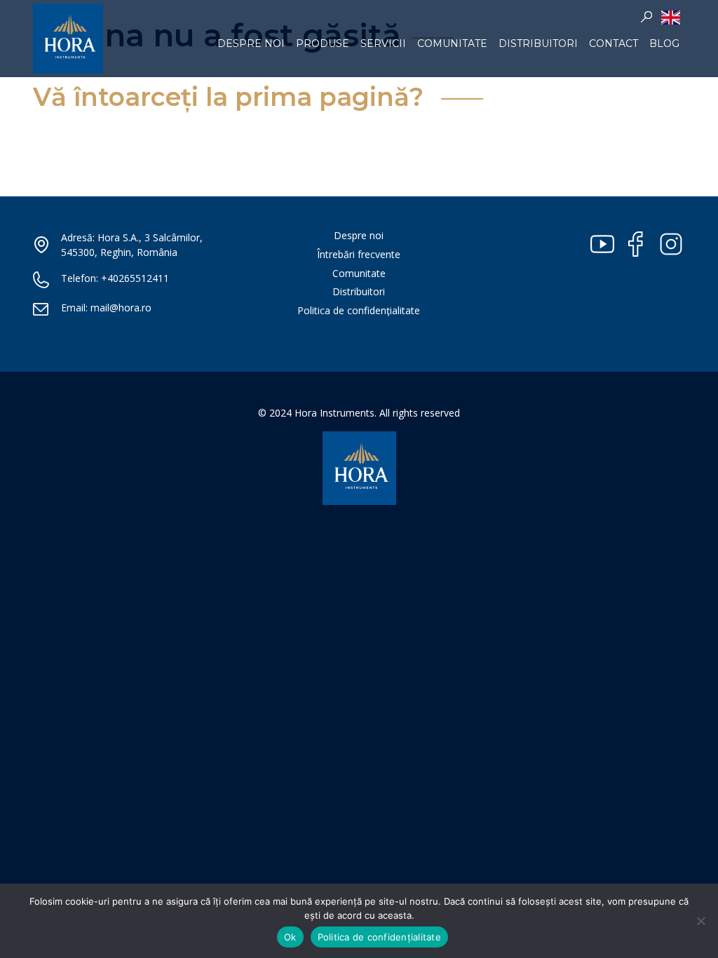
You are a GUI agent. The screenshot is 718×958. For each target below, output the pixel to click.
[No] (700, 921)
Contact (613, 43)
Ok (290, 937)
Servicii (383, 43)
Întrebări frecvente (358, 254)
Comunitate (452, 43)
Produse (322, 43)
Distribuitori (538, 43)
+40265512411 (135, 278)
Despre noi (251, 43)
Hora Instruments (68, 39)
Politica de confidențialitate (358, 310)
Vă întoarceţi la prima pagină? (228, 96)
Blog (664, 43)
